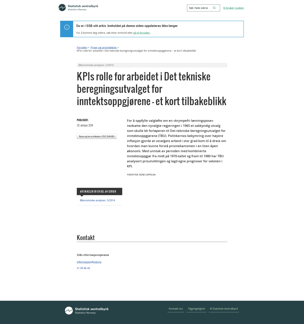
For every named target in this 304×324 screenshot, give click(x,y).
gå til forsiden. (141, 33)
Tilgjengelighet (196, 308)
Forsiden (82, 47)
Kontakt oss (176, 308)
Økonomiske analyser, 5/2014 (97, 200)
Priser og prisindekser (104, 47)
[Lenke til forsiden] (78, 8)
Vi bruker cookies (233, 8)
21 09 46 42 (83, 268)
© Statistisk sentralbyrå (224, 308)
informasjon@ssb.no (89, 262)
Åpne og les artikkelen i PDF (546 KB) (96, 136)
